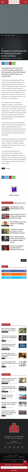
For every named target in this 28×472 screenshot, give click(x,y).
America (3, 398)
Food (3, 218)
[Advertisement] (14, 19)
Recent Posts (5, 324)
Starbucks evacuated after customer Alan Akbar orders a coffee (9, 388)
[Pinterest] (10, 63)
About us (10, 455)
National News (5, 331)
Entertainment (5, 225)
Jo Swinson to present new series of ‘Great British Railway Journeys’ (17, 231)
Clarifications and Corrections (10, 457)
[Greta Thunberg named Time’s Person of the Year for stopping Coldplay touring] (5, 238)
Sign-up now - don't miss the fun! (14, 464)
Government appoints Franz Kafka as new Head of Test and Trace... (9, 363)
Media (13, 35)
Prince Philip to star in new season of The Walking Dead (18, 223)
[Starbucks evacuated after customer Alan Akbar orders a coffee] (22, 388)
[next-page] (5, 254)
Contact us (16, 455)
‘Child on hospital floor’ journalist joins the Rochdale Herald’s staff (17, 247)
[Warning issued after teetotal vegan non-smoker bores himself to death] (22, 380)
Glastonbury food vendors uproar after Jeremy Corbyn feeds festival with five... (9, 412)
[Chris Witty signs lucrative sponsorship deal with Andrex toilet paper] (22, 355)
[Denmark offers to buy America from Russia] (22, 397)
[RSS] (18, 447)
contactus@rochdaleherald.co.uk (14, 443)
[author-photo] (14, 193)
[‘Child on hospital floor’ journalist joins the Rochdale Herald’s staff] (5, 247)
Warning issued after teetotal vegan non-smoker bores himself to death (9, 380)
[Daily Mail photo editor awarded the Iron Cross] (5, 208)
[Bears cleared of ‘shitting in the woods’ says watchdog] (22, 330)
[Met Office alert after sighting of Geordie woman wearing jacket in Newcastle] (22, 404)
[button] (2, 2)
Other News (7, 35)
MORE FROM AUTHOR (19, 203)
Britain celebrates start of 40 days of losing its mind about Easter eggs (18, 216)
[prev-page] (3, 254)
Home (2, 35)
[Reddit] (14, 447)
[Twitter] (6, 63)
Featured (3, 340)
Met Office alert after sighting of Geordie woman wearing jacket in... (9, 404)
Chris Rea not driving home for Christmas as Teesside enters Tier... (9, 337)
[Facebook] (3, 63)
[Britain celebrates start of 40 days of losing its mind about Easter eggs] (5, 216)
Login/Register (21, 457)
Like (24, 271)
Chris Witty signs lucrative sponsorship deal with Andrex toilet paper (9, 355)
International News (5, 349)
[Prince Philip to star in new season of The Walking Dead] (5, 223)
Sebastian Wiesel (5, 58)
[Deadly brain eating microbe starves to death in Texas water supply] (22, 346)
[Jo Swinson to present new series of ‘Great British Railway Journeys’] (5, 231)
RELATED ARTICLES (7, 203)
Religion (3, 415)
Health (3, 358)
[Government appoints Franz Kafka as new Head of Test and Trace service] (22, 363)
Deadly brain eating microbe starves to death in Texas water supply (9, 346)
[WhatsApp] (13, 63)
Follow (23, 274)
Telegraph (8, 168)
